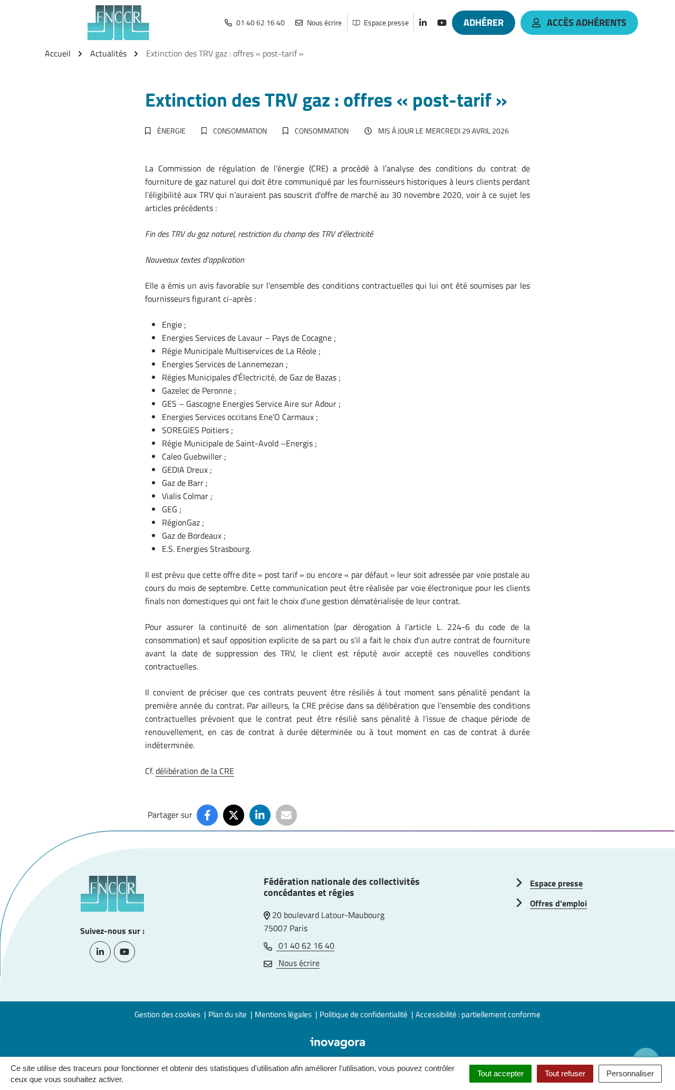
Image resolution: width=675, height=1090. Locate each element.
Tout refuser (565, 1073)
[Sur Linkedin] (260, 815)
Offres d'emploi (558, 903)
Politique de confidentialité (364, 1014)
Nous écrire (298, 963)
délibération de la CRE (195, 770)
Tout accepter (500, 1073)
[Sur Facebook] (207, 815)
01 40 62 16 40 (305, 945)
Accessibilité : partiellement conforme (478, 1014)
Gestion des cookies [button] (167, 1014)
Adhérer (484, 22)
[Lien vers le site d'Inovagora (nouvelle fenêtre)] (337, 1042)
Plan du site (227, 1014)
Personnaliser (630, 1073)
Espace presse (556, 883)
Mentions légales (283, 1014)
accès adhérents (586, 22)
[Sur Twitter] (233, 815)
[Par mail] (286, 815)
